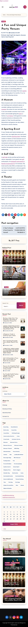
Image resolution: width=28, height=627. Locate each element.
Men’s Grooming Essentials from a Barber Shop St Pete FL (10, 342)
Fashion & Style (9, 549)
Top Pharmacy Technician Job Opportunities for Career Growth (13, 275)
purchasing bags (18, 463)
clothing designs (16, 433)
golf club (5, 157)
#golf (8, 35)
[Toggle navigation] (2, 7)
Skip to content (4, 1)
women (22, 485)
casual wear (6, 433)
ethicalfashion (6, 451)
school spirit (16, 466)
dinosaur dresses (7, 445)
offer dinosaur (17, 457)
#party (3, 37)
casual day (14, 430)
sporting (14, 136)
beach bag (5, 426)
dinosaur (5, 442)
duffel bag (16, 448)
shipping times (7, 469)
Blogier (22, 623)
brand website (14, 426)
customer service (16, 439)
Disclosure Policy (7, 409)
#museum (23, 35)
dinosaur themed (7, 448)
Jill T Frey (5, 32)
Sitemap (5, 405)
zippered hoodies (7, 488)
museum (3, 109)
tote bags (17, 482)
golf (23, 159)
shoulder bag (6, 472)
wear (17, 485)
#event (4, 35)
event (18, 136)
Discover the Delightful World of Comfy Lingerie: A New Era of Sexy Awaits (11, 367)
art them (9, 116)
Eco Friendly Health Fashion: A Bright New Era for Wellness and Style (11, 375)
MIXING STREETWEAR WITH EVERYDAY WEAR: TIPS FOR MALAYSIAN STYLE (11, 327)
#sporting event (9, 37)
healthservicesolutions (9, 497)
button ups (6, 430)
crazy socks (6, 439)
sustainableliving (19, 476)
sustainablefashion (8, 476)
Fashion (7, 562)
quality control (7, 466)
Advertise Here (7, 412)
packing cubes (6, 460)
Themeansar (14, 625)
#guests (18, 35)
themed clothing (19, 479)
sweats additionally (8, 479)
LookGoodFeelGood (18, 454)
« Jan (4, 529)
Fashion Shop (8, 564)
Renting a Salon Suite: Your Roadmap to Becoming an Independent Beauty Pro (10, 319)
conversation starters (8, 436)
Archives (5, 391)
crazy (18, 436)
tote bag (10, 482)
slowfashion (15, 472)
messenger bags (7, 457)
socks (22, 472)
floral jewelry (16, 451)
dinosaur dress (13, 442)
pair (14, 460)
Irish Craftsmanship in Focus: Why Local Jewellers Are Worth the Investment (10, 359)
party (20, 113)
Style (16, 549)
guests (24, 91)
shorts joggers (17, 469)
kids (11, 454)
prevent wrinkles (7, 463)
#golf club (13, 35)
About (3, 21)
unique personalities (8, 485)
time (4, 482)
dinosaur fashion (18, 445)
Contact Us (6, 416)
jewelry (5, 454)
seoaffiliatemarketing (8, 495)
